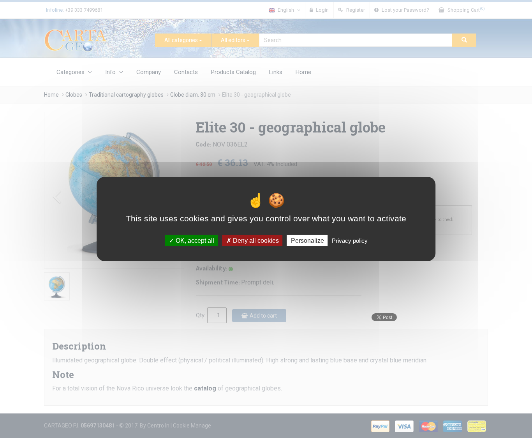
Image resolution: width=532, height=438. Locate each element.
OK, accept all (194, 240)
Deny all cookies (255, 240)
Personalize (307, 240)
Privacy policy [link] (350, 240)
